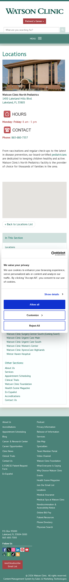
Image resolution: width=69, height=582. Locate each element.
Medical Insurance (45, 494)
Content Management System (17, 578)
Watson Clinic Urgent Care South (24, 341)
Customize (33, 315)
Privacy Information (46, 426)
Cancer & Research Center (15, 441)
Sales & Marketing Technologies (51, 578)
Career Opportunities (12, 446)
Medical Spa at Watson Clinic (50, 499)
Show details (51, 294)
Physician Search (45, 527)
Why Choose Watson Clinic (49, 470)
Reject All (34, 325)
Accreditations (12, 396)
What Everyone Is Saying (49, 465)
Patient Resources (45, 517)
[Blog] (18, 554)
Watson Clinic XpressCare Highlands (26, 349)
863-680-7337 (20, 137)
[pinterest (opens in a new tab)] (22, 550)
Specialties (42, 446)
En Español (11, 392)
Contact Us (11, 400)
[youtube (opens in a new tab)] (27, 550)
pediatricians (59, 154)
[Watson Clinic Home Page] (34, 11)
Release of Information (48, 431)
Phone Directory (44, 522)
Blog (4, 436)
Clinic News (7, 451)
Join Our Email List (45, 485)
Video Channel (44, 456)
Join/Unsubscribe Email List (12, 565)
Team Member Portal (47, 451)
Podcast (40, 422)
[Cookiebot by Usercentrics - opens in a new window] (51, 254)
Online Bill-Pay (44, 512)
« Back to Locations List (19, 224)
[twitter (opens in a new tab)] (9, 550)
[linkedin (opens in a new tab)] (18, 550)
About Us (10, 368)
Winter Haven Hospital (18, 353)
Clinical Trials (12, 379)
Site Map (41, 441)
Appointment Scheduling (18, 375)
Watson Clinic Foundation (18, 384)
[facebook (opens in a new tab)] (4, 550)
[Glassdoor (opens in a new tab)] (9, 554)
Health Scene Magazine (17, 388)
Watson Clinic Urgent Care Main (23, 337)
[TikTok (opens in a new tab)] (13, 554)
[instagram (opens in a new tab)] (13, 550)
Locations (10, 247)
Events (40, 475)
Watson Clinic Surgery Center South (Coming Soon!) (33, 333)
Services (9, 371)
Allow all (34, 304)
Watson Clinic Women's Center (22, 345)
